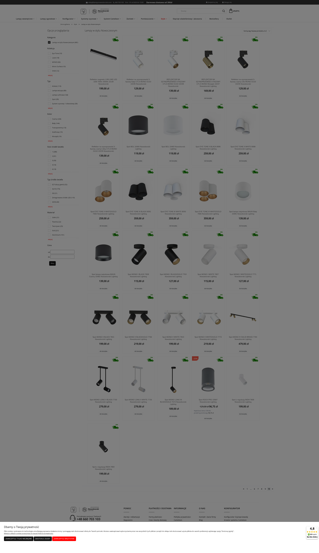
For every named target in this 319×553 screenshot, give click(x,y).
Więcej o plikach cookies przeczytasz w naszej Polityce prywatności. (28, 533)
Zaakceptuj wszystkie (64, 539)
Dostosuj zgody (42, 539)
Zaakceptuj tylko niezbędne (18, 539)
